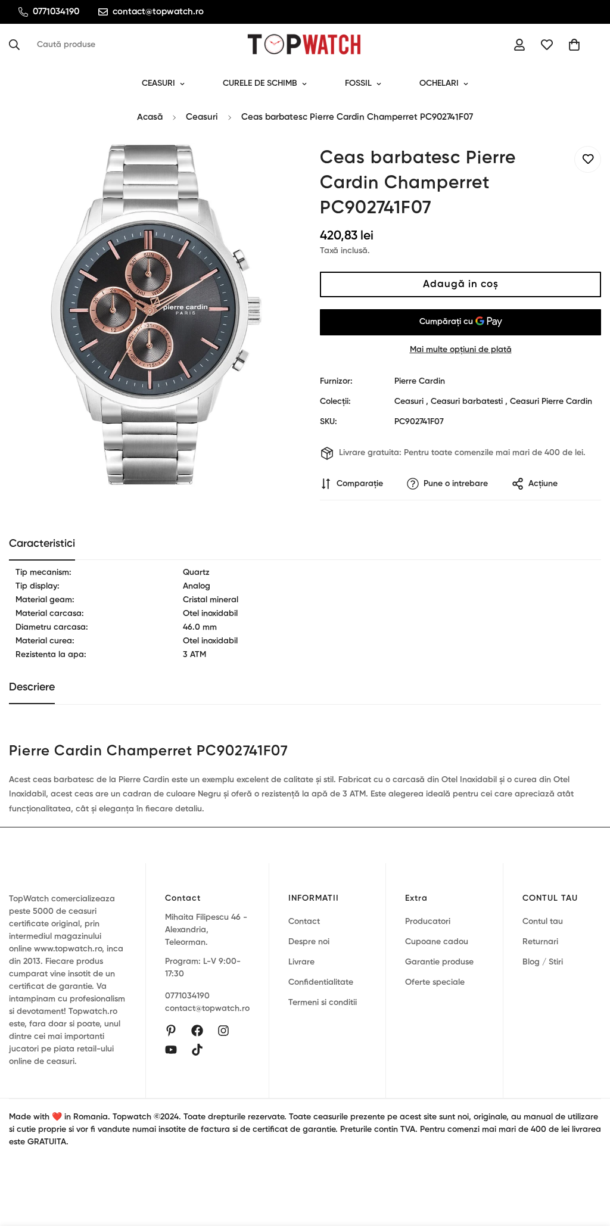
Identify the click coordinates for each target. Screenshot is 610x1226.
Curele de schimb (260, 83)
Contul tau (542, 921)
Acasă (150, 117)
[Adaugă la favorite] (587, 159)
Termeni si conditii (322, 1002)
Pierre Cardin (419, 381)
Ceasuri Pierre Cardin (551, 401)
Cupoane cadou (436, 942)
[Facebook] (197, 1031)
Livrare (301, 962)
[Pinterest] (171, 1031)
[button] (574, 44)
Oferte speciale (435, 982)
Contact (304, 921)
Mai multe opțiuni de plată (461, 350)
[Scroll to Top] (586, 1161)
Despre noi (308, 942)
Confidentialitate (320, 982)
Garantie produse (439, 962)
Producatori (427, 921)
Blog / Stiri (542, 962)
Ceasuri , (411, 401)
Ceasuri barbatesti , (469, 401)
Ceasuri (158, 83)
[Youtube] (171, 1050)
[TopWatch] (305, 45)
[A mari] (264, 168)
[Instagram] (223, 1031)
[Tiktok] (197, 1050)
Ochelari (439, 83)
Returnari (540, 942)
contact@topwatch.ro (207, 1008)
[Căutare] (18, 45)
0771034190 (187, 996)
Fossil (358, 83)
